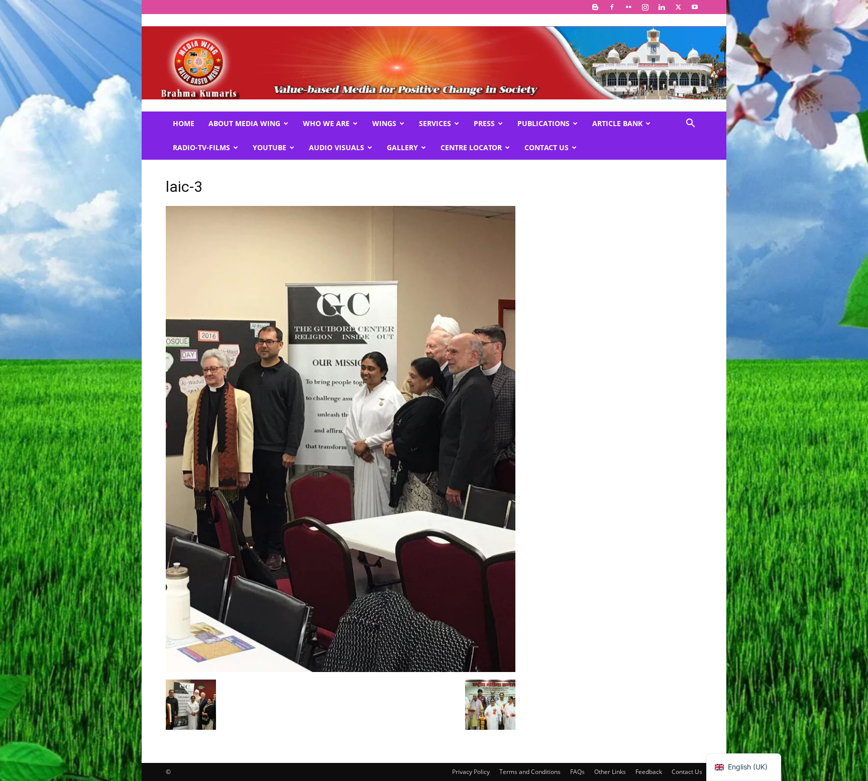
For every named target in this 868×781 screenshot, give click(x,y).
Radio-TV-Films (201, 147)
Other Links (610, 771)
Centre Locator (471, 147)
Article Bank (617, 123)
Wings (384, 123)
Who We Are (326, 123)
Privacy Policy (471, 771)
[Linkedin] (661, 7)
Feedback (648, 771)
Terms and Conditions (530, 771)
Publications (543, 123)
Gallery (402, 147)
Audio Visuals (336, 147)
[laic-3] (340, 669)
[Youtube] (694, 7)
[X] (678, 7)
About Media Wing (244, 123)
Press (484, 123)
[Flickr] (628, 7)
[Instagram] (645, 7)
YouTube (269, 147)
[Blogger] (595, 7)
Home (183, 123)
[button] (690, 124)
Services (435, 123)
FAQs (577, 771)
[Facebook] (611, 7)
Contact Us (546, 147)
